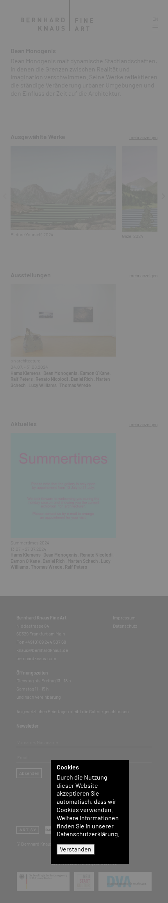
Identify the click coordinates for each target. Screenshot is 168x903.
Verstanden (75, 849)
